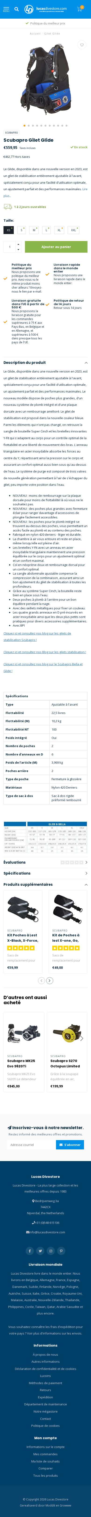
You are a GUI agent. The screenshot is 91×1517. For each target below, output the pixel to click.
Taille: (9, 220)
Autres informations (46, 1361)
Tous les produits (45, 1475)
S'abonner (72, 1145)
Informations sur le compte (46, 1447)
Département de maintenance (45, 1404)
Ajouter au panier (56, 247)
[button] (24, 126)
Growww (65, 1505)
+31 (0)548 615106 (47, 1222)
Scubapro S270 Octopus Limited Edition (65, 1066)
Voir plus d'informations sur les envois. (54, 1333)
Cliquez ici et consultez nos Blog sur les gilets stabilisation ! (45, 652)
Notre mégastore (46, 1411)
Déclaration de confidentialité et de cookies (45, 1369)
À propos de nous (45, 1354)
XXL (73, 230)
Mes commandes (45, 1454)
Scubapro (11, 132)
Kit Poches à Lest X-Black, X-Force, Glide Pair (22, 940)
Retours (45, 1390)
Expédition (45, 1397)
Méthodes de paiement (45, 1383)
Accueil (35, 33)
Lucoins (45, 1376)
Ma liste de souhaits (45, 1461)
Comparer (45, 1468)
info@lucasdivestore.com (47, 1232)
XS (8, 230)
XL (59, 230)
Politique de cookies (45, 1426)
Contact (45, 1419)
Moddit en (53, 1505)
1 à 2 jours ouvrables (30, 207)
